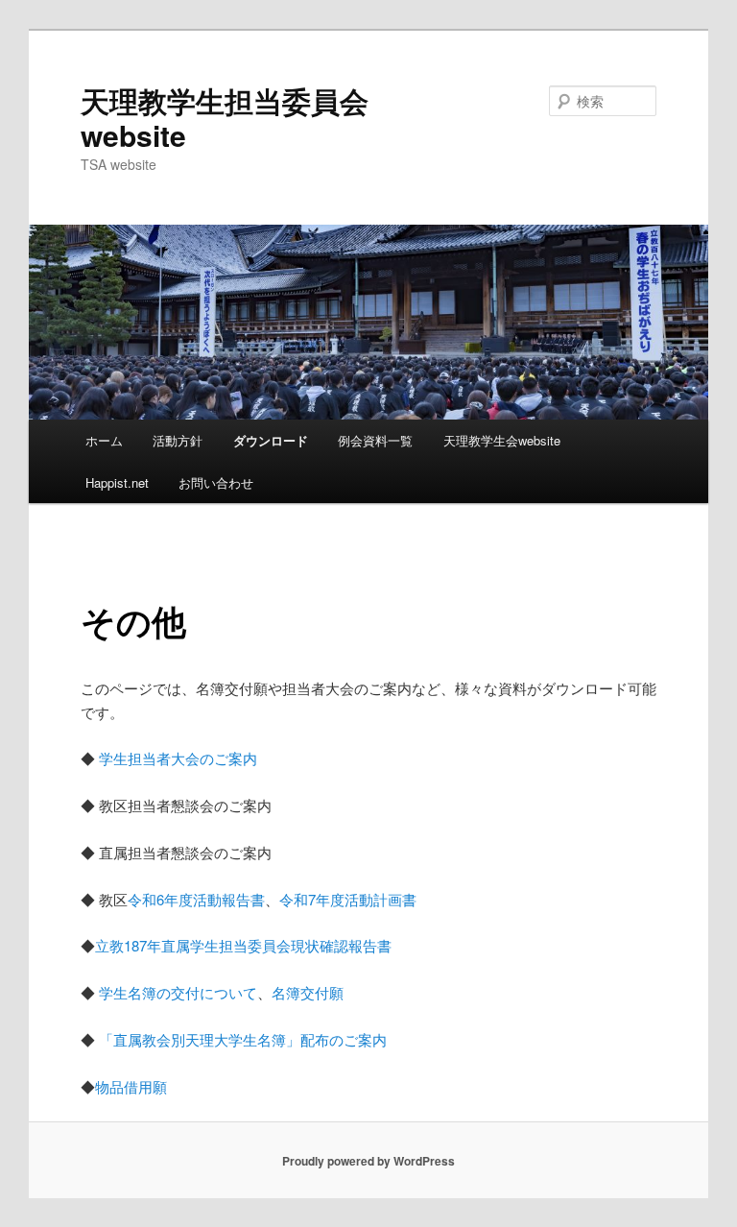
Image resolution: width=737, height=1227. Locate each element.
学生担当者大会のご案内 (178, 758)
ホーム (104, 440)
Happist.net (117, 482)
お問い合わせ (215, 482)
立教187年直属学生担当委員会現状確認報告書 (243, 945)
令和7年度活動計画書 (347, 899)
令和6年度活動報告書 (196, 899)
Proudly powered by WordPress (368, 1160)
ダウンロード (270, 440)
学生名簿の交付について (178, 992)
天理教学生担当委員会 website (224, 118)
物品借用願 (131, 1086)
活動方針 (177, 440)
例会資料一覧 (375, 440)
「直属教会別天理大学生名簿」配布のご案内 (243, 1039)
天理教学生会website (501, 440)
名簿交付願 (308, 992)
